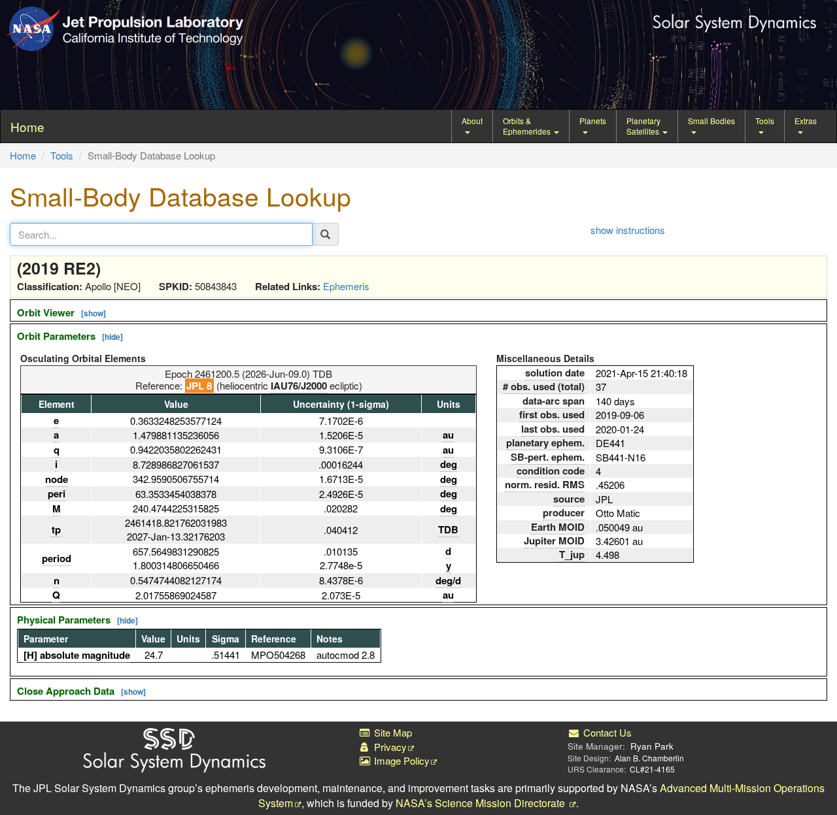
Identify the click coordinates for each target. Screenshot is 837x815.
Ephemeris (346, 286)
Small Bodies (711, 120)
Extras (805, 120)
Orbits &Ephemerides (528, 126)
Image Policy (400, 760)
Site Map (391, 732)
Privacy (389, 747)
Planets (592, 120)
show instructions (627, 230)
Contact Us (606, 732)
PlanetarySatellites (643, 126)
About (472, 120)
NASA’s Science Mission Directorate (482, 802)
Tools (764, 120)
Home (23, 155)
